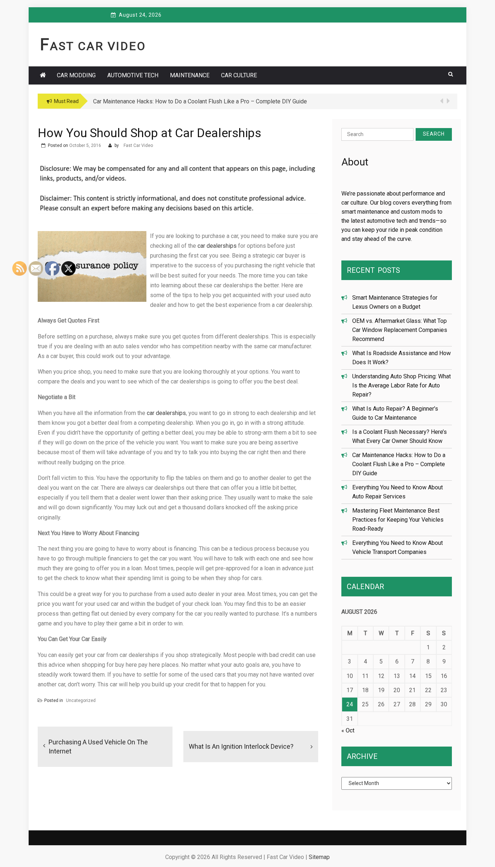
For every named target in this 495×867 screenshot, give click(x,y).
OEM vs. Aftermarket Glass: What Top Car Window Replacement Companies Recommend (399, 329)
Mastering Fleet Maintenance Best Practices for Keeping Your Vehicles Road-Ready (398, 519)
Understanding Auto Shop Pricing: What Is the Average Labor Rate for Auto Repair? (401, 385)
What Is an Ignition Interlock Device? (241, 746)
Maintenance (189, 75)
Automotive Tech (132, 75)
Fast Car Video (93, 46)
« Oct (347, 730)
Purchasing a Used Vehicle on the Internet (98, 746)
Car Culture (239, 75)
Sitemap (319, 857)
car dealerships (217, 245)
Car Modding (76, 75)
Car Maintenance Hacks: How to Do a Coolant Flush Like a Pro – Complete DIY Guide (398, 464)
